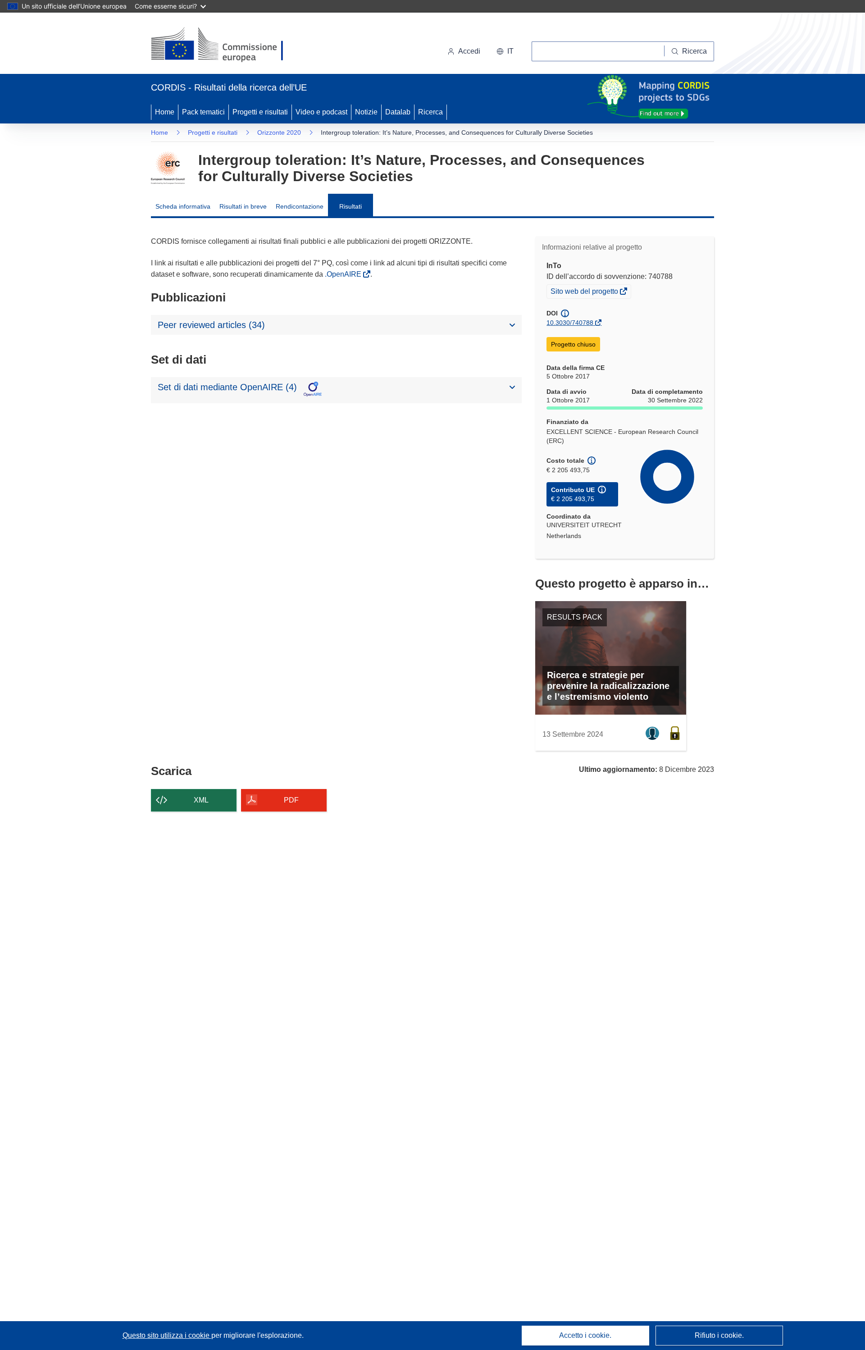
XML (201, 800)
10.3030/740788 (569, 322)
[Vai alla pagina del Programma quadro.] (168, 168)
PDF (291, 800)
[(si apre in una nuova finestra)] (223, 45)
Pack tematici (203, 112)
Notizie (366, 112)
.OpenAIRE (344, 274)
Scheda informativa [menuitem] (182, 206)
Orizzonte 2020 (279, 132)
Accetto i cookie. (585, 1335)
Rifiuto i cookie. (719, 1335)
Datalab (397, 112)
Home (164, 112)
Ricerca (430, 112)
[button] (505, 51)
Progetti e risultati (260, 112)
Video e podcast (321, 112)
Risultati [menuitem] (350, 206)
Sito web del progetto (585, 292)
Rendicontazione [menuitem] (299, 206)
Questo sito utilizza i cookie (167, 1335)
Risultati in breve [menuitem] (243, 206)
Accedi (469, 51)
